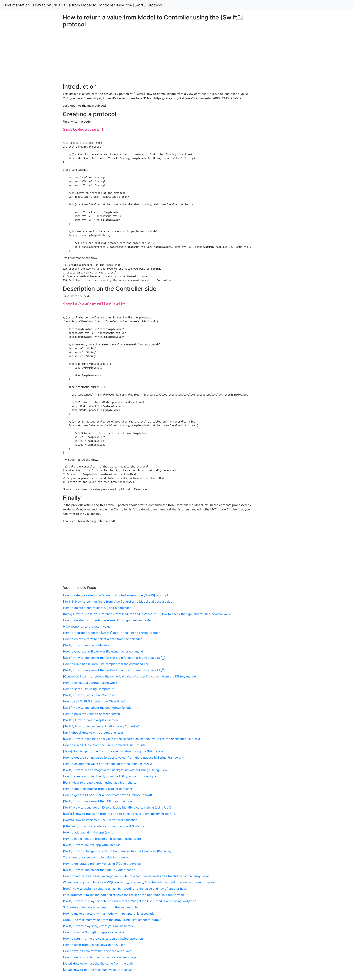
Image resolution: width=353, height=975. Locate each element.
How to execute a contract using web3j (90, 682)
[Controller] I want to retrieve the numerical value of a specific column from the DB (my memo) (129, 676)
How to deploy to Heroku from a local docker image (99, 957)
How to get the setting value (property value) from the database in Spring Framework (123, 757)
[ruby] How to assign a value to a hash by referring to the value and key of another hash (125, 888)
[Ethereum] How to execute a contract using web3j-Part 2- (104, 826)
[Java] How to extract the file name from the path (98, 963)
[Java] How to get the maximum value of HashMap (98, 970)
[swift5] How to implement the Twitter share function (100, 820)
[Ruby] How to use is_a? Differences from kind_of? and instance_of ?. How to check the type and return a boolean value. (147, 614)
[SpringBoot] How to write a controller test (93, 732)
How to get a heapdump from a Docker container (97, 789)
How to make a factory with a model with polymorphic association (109, 913)
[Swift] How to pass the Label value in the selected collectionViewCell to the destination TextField (131, 739)
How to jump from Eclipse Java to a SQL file (94, 945)
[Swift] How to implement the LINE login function (97, 801)
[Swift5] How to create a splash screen (90, 720)
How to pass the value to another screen (91, 714)
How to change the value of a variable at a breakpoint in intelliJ (107, 764)
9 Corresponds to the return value (86, 626)
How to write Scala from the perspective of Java (97, 951)
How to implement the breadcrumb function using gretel (102, 838)
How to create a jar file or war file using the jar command (103, 651)
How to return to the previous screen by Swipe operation (103, 938)
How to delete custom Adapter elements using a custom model (107, 620)
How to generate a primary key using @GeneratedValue (102, 863)
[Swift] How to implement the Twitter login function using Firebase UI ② (114, 670)
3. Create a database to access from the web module (100, 907)
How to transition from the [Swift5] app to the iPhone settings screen (111, 633)
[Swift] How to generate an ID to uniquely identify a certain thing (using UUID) (118, 807)
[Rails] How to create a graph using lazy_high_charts (99, 782)
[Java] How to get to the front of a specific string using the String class (113, 751)
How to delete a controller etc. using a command (97, 608)
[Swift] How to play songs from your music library (98, 926)
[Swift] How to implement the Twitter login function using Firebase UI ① (114, 657)
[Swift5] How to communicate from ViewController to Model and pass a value (117, 601)
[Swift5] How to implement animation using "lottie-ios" (101, 726)
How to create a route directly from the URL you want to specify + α (111, 776)
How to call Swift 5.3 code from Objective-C (94, 701)
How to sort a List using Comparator (89, 689)
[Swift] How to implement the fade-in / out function (99, 870)
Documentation (16, 5)
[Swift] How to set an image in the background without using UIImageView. (115, 770)
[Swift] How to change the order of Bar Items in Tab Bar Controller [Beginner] (117, 851)
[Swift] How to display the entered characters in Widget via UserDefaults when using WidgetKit (129, 901)
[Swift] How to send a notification (86, 645)
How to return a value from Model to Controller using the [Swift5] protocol (97, 5)
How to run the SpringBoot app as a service (93, 932)
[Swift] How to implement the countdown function (98, 707)
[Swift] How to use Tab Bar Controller (89, 695)
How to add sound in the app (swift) (88, 832)
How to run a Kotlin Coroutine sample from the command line (106, 664)
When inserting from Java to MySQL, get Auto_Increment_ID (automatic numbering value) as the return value (139, 882)
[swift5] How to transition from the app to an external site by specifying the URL (119, 813)
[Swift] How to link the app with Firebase (91, 845)
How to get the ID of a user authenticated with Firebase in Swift (107, 795)
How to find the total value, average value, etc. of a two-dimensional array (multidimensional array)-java (136, 876)
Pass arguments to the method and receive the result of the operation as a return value (124, 895)
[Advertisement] (286, 220)
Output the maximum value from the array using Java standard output (112, 920)
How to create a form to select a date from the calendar (102, 639)
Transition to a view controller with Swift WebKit (97, 857)
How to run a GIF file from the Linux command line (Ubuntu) (105, 745)
